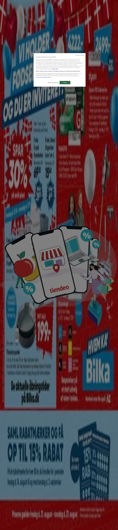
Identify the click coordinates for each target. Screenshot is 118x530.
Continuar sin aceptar (79, 55)
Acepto (65, 82)
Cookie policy (55, 68)
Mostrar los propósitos (53, 82)
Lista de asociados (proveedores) (43, 77)
